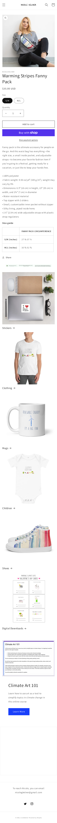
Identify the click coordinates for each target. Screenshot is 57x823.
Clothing (7, 388)
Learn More (19, 711)
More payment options (28, 140)
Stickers (7, 328)
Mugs (5, 448)
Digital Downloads (12, 628)
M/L (19, 100)
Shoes (5, 568)
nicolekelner (24, 817)
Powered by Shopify (35, 817)
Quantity (6, 107)
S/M (7, 100)
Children (7, 508)
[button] (3, 5)
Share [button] (8, 257)
